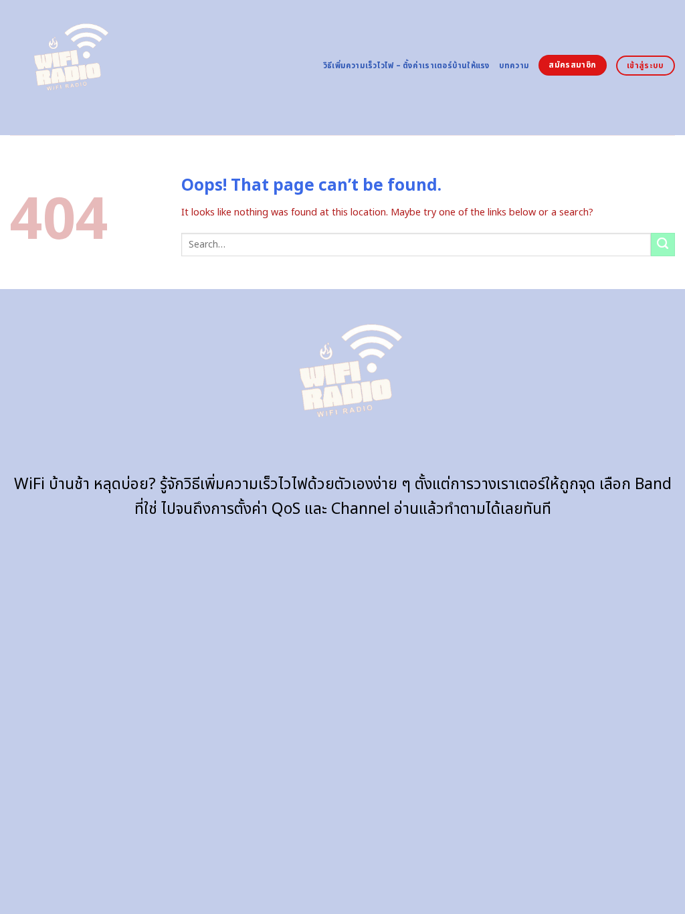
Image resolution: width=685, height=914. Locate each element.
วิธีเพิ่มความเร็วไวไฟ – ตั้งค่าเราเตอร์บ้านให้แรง (406, 66)
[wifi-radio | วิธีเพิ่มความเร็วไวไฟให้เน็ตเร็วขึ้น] (65, 68)
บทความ (514, 66)
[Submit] (663, 245)
